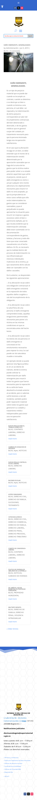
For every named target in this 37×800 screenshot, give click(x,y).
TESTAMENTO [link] (13, 505)
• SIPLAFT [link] (6, 776)
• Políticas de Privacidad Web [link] (12, 769)
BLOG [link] (6, 51)
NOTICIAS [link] (23, 450)
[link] (2, 6)
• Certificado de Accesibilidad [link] (12, 766)
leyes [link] (16, 450)
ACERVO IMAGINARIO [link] (15, 494)
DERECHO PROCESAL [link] (16, 534)
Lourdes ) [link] (19, 721)
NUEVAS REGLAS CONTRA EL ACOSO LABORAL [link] (17, 463)
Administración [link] (12, 48)
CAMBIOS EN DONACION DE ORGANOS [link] (17, 447)
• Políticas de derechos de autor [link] (13, 763)
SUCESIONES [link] (13, 502)
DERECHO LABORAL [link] (16, 528)
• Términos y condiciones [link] (11, 757)
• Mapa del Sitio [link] (8, 772)
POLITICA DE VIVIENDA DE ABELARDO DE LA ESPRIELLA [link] (17, 570)
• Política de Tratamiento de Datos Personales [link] (17, 760)
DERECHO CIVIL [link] (20, 496)
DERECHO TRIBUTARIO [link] (17, 536)
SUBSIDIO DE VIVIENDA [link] (17, 576)
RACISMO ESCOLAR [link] (14, 480)
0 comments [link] (15, 51)
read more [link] (12, 438)
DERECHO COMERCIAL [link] (17, 522)
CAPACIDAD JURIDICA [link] (15, 517)
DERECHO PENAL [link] (15, 531)
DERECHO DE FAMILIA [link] (17, 499)
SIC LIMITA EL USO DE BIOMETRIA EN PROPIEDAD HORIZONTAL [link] (17, 589)
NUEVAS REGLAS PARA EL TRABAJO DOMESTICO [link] (16, 426)
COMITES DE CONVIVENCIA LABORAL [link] (16, 549)
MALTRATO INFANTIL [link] (14, 607)
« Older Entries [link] (12, 629)
